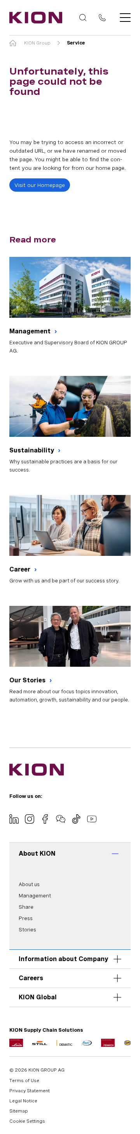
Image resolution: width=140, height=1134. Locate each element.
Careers (31, 978)
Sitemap (18, 1111)
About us (29, 884)
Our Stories (28, 680)
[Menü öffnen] (122, 17)
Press (26, 918)
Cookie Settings (27, 1121)
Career (20, 569)
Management (30, 331)
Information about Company (63, 959)
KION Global (38, 997)
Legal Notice (23, 1101)
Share (26, 907)
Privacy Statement (29, 1090)
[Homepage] (33, 17)
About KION (37, 853)
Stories (27, 930)
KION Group (37, 43)
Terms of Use (24, 1080)
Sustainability (32, 450)
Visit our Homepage (39, 185)
